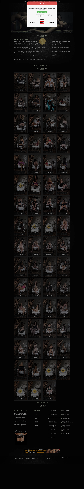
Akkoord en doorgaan (42, 12)
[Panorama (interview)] (42, 22)
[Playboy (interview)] (32, 22)
